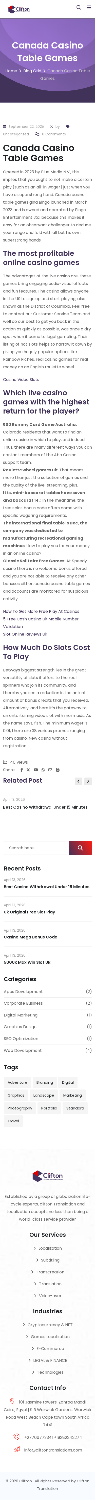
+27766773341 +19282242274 (53, 1437)
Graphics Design (20, 1027)
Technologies (50, 1372)
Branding (44, 1082)
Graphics (16, 1095)
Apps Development (23, 992)
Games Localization (50, 1337)
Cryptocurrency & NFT (50, 1325)
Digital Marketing (20, 1015)
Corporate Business (23, 1003)
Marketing (72, 1095)
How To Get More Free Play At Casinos (41, 611)
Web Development (23, 1050)
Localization (50, 1248)
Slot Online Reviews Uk (25, 634)
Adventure (17, 1082)
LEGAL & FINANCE (50, 1360)
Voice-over (50, 1296)
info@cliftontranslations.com (53, 1450)
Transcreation (50, 1272)
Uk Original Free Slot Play (29, 912)
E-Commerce (50, 1348)
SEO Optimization (21, 1039)
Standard (75, 1108)
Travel (13, 1121)
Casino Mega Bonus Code (30, 937)
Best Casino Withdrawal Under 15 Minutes (45, 807)
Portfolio (49, 1108)
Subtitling (50, 1260)
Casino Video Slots (21, 379)
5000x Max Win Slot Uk (27, 962)
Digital (68, 1082)
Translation (50, 1284)
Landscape (43, 1095)
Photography (20, 1108)
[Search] (79, 7)
